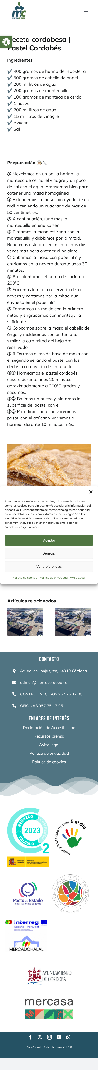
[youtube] (59, 1037)
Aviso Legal (77, 577)
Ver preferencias (49, 566)
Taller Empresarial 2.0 (58, 1047)
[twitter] (40, 1036)
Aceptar (49, 540)
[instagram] (49, 1037)
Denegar (49, 553)
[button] (6, 42)
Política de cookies (25, 577)
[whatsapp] (68, 1037)
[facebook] (30, 1037)
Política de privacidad (53, 577)
